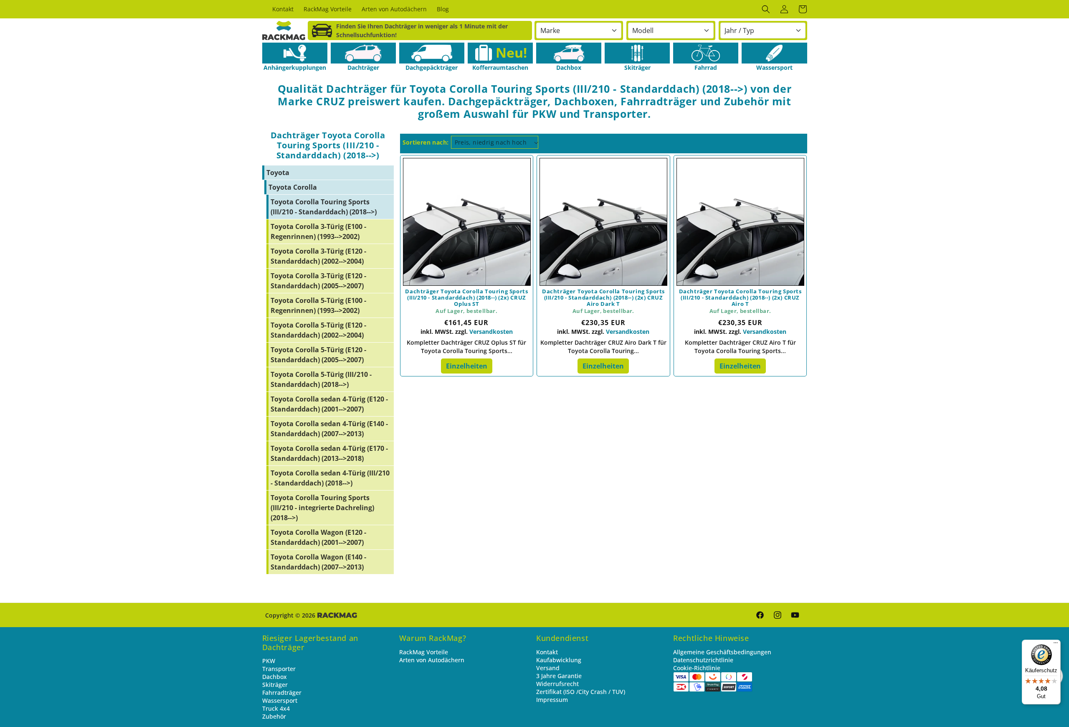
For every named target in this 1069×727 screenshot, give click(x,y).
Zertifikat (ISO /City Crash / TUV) (580, 692)
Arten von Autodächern (431, 660)
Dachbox (274, 677)
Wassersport (279, 700)
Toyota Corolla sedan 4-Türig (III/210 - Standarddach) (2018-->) (330, 478)
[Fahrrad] (705, 53)
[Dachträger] (363, 53)
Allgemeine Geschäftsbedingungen (722, 652)
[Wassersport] (774, 53)
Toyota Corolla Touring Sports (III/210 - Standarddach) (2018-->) (324, 206)
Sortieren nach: (426, 142)
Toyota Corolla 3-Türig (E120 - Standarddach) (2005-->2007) (318, 280)
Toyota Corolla (293, 187)
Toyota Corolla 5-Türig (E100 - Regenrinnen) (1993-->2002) (318, 305)
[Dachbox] (568, 53)
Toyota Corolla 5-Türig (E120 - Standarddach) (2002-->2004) (318, 330)
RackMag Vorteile (423, 652)
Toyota (277, 172)
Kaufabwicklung (558, 660)
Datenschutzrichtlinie (703, 660)
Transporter (279, 669)
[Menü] (1056, 645)
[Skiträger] (637, 53)
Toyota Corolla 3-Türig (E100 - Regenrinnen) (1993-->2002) (318, 231)
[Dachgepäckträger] (431, 53)
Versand (548, 668)
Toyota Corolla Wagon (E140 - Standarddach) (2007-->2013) (318, 562)
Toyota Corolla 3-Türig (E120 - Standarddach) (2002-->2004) (318, 256)
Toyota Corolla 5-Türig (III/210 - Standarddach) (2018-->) (321, 379)
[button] (766, 9)
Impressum (552, 700)
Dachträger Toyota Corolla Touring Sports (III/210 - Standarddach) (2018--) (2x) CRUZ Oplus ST (466, 297)
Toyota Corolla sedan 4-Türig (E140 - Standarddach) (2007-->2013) (329, 428)
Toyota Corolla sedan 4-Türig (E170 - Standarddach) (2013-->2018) (329, 453)
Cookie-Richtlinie (696, 668)
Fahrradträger (281, 692)
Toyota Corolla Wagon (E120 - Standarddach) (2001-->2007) (318, 537)
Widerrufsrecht (557, 684)
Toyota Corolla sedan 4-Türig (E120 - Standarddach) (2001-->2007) (329, 404)
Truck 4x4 (276, 708)
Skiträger (275, 685)
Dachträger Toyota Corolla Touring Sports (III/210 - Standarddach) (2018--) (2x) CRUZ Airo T (740, 297)
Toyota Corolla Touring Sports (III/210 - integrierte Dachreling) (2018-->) (322, 507)
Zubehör (274, 716)
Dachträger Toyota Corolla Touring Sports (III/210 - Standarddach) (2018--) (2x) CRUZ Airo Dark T (603, 297)
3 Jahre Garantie (559, 676)
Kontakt (547, 652)
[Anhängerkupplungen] (294, 53)
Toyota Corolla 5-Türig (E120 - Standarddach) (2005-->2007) (318, 354)
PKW (268, 661)
